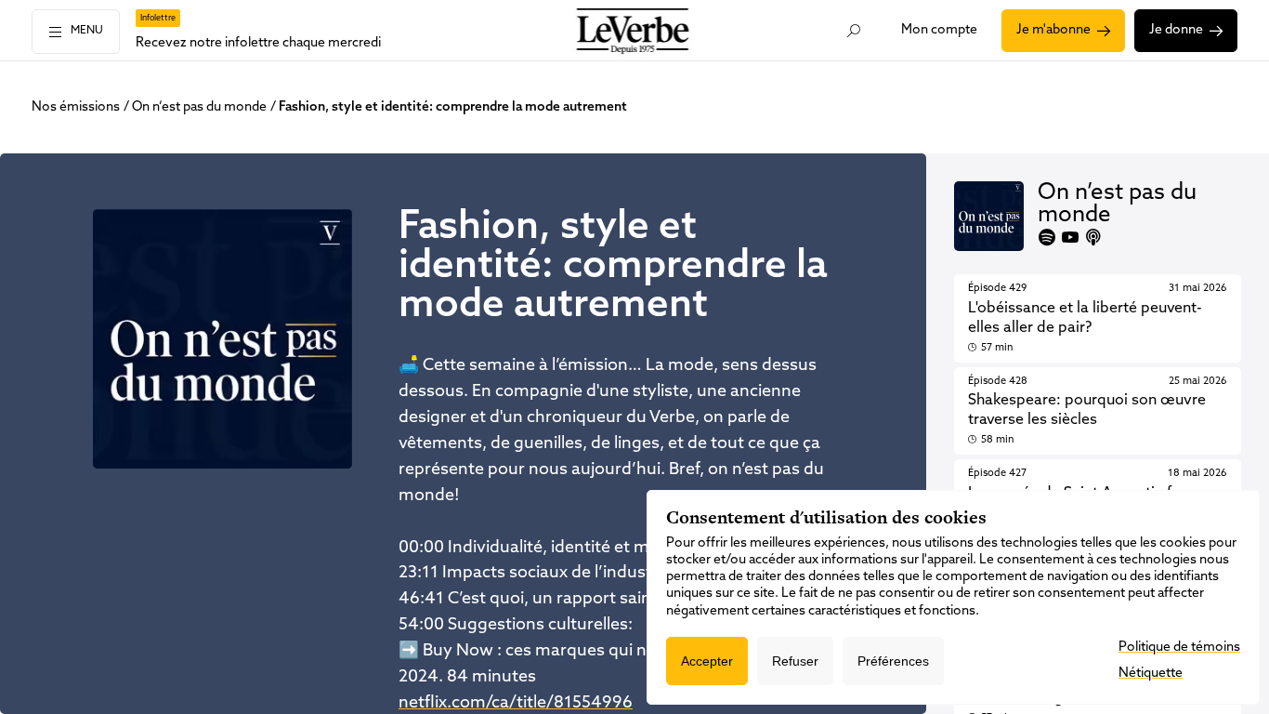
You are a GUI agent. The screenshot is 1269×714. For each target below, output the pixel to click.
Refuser (795, 661)
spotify (1047, 237)
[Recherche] (853, 30)
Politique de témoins (1179, 647)
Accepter (707, 661)
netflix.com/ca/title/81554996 (516, 703)
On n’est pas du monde (199, 107)
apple (1093, 237)
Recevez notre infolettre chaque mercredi (258, 43)
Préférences (893, 661)
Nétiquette (1151, 674)
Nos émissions (76, 107)
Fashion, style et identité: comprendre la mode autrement (453, 107)
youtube (1070, 237)
